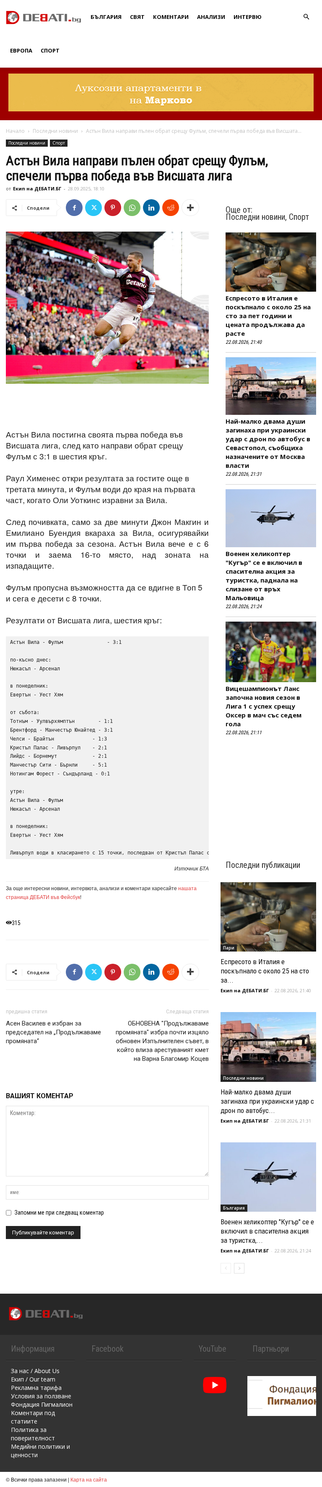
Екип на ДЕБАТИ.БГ (37, 188)
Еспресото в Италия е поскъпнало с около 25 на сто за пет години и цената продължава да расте (268, 315)
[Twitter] (93, 207)
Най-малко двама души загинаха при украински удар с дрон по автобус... (267, 1101)
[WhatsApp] (132, 207)
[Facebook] (74, 207)
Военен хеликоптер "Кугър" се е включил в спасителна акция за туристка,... (267, 1231)
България (106, 17)
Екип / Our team (33, 1379)
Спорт (50, 50)
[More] (190, 207)
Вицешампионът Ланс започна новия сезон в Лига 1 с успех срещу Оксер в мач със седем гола (263, 706)
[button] (306, 17)
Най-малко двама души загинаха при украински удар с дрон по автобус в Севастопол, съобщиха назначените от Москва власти (268, 443)
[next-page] (239, 1268)
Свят (137, 17)
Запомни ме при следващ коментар (59, 1212)
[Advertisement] (107, 407)
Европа (21, 50)
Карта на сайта (88, 1479)
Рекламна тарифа (36, 1388)
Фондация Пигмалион (42, 1404)
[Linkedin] (151, 207)
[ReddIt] (170, 207)
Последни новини (55, 130)
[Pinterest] (112, 207)
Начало (15, 130)
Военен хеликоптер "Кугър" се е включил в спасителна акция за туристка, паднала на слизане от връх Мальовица (264, 575)
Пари (228, 948)
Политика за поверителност (33, 1434)
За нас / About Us (35, 1371)
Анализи (211, 17)
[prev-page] (226, 1268)
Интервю (248, 17)
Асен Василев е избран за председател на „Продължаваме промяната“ (53, 1032)
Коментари (171, 17)
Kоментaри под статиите (33, 1417)
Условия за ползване (41, 1396)
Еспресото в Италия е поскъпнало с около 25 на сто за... (265, 970)
